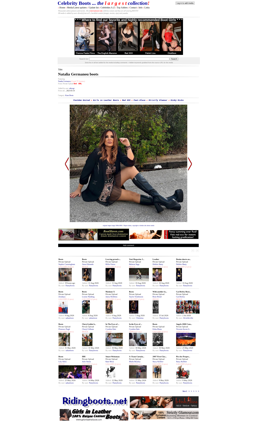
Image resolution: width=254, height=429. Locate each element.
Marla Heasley (135, 361)
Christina (139, 318)
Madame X (110, 292)
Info (140, 7)
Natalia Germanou (64, 81)
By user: (62, 285)
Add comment (128, 245)
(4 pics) (70, 267)
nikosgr (72, 88)
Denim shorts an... (183, 259)
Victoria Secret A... (183, 329)
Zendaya (62, 297)
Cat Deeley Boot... (183, 292)
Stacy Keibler (158, 361)
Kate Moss (110, 361)
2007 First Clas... (160, 356)
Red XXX (129, 53)
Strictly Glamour (158, 100)
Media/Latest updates (77, 7)
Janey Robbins (111, 297)
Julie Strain (86, 361)
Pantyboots (70, 285)
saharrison (70, 318)
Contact (133, 7)
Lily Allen (63, 361)
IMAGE (85, 267)
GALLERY (63, 267)
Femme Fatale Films (85, 53)
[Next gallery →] (190, 192)
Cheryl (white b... (89, 324)
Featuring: (61, 79)
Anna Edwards (87, 264)
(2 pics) (164, 267)
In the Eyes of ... (135, 324)
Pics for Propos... (183, 356)
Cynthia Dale (111, 329)
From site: (61, 91)
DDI (83, 356)
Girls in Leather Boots (106, 100)
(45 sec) (185, 332)
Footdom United (81, 100)
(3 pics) (164, 364)
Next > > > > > (191, 391)
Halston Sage (134, 264)
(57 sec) (138, 332)
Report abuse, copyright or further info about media (139, 225)
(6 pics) (117, 267)
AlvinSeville (188, 318)
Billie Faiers (110, 264)
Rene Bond (157, 297)
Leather (156, 259)
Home (62, 7)
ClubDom (172, 53)
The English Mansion (107, 53)
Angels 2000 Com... (184, 324)
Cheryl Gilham (88, 329)
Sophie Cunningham (67, 264)
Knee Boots (69, 95)
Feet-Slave (139, 100)
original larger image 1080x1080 (112, 225)
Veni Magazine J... (136, 259)
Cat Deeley (180, 297)
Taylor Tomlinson (136, 297)
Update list (94, 7)
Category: (61, 95)
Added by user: (63, 88)
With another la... (160, 292)
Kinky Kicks (177, 100)
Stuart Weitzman (113, 356)
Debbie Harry (158, 264)
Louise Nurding (88, 297)
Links (147, 7)
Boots (61, 259)
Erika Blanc (157, 329)
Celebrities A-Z (108, 7)
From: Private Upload (65, 84)
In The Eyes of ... (112, 324)
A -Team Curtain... (136, 356)
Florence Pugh (64, 329)
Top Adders (122, 7)
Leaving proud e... (113, 259)
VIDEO (132, 332)
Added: (62, 283)
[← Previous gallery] (67, 192)
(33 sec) (138, 364)
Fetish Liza (150, 53)
